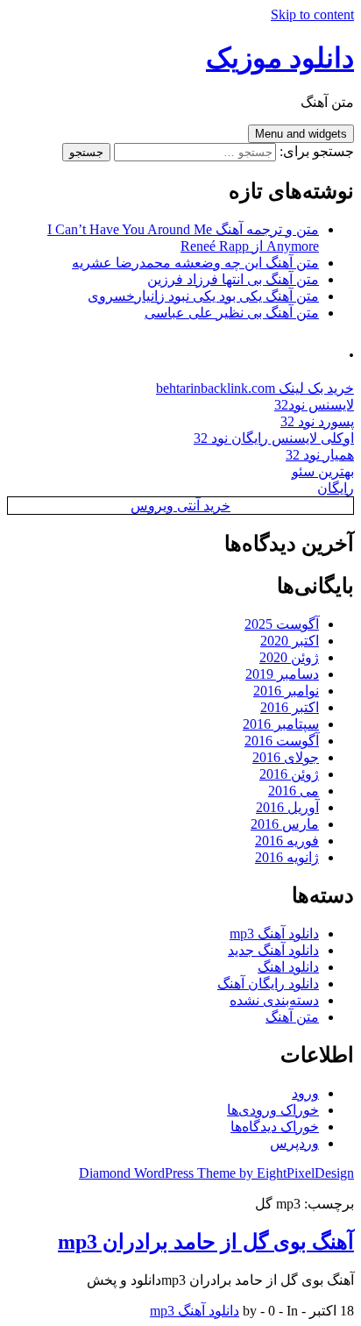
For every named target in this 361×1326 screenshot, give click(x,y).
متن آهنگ (292, 1016)
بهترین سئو (323, 471)
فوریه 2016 (287, 840)
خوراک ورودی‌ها (273, 1109)
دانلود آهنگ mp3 (274, 933)
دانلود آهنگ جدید (273, 950)
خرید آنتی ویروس (180, 505)
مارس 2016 (285, 823)
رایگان (335, 488)
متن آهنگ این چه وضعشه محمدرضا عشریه (195, 262)
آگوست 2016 (281, 740)
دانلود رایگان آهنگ (268, 983)
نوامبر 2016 (286, 690)
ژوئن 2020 (289, 657)
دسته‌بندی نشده (274, 1000)
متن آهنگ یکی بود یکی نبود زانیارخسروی (203, 296)
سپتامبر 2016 (281, 723)
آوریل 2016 (287, 807)
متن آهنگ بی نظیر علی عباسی (232, 312)
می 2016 (293, 790)
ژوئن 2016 (289, 773)
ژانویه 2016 (287, 857)
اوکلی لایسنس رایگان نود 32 (274, 438)
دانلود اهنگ (288, 966)
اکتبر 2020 (289, 640)
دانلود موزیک (280, 58)
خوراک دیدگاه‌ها (274, 1126)
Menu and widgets (301, 133)
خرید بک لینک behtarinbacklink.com (255, 388)
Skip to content (312, 14)
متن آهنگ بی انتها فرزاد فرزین (233, 279)
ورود (305, 1093)
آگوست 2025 (281, 624)
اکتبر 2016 (289, 707)
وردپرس (294, 1143)
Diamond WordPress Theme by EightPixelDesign (216, 1173)
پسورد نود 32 (317, 421)
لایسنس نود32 (314, 404)
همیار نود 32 (320, 454)
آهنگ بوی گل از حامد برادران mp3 (206, 1241)
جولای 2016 (285, 757)
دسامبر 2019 (282, 674)
